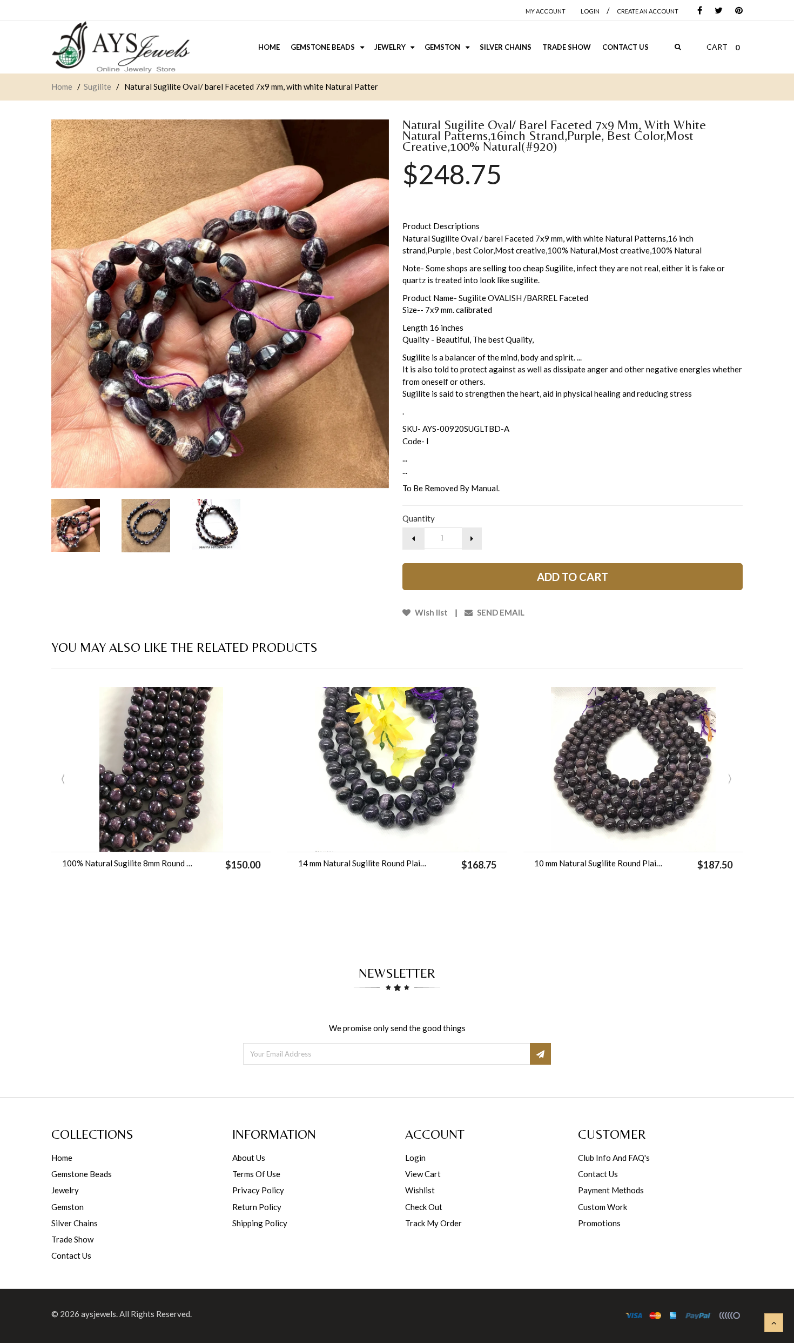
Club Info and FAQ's (614, 1157)
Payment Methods (611, 1190)
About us (248, 1157)
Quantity (418, 518)
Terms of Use (256, 1174)
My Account (546, 11)
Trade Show (72, 1239)
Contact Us (71, 1255)
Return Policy (256, 1207)
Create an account (647, 11)
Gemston (67, 1207)
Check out (423, 1207)
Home (61, 86)
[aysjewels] (120, 47)
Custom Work (602, 1207)
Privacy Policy (258, 1190)
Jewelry (65, 1190)
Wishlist (420, 1190)
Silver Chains (74, 1223)
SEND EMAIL (499, 612)
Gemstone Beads (81, 1174)
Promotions (599, 1223)
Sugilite (97, 86)
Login (415, 1157)
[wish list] (188, 838)
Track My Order (433, 1223)
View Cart (423, 1174)
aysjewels (98, 1314)
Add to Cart (572, 576)
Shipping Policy (259, 1223)
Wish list (430, 612)
